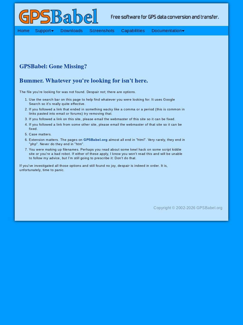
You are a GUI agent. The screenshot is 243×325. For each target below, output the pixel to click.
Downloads (72, 30)
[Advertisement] (105, 47)
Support (43, 30)
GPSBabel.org (95, 140)
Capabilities (133, 30)
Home (23, 30)
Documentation (167, 30)
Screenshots (102, 30)
